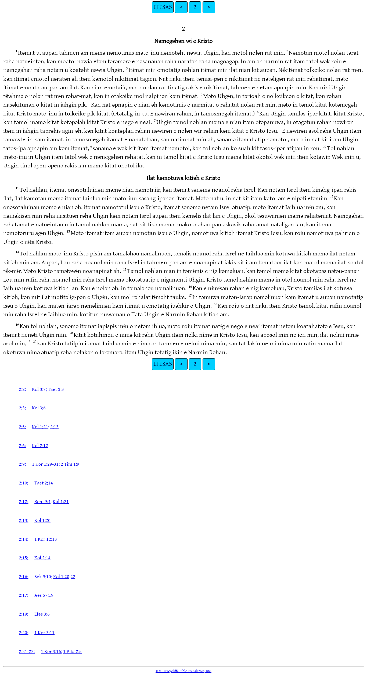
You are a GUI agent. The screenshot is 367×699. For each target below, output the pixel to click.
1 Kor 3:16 (51, 651)
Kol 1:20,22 (64, 577)
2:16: (23, 577)
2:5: (22, 427)
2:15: (23, 558)
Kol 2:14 (42, 558)
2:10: (23, 483)
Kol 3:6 (39, 408)
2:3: (22, 408)
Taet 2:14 (43, 483)
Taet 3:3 (56, 389)
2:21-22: (27, 651)
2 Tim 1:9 (70, 464)
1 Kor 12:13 (45, 539)
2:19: (23, 614)
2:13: (23, 520)
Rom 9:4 (42, 501)
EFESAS (162, 7)
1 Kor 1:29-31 (45, 464)
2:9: (22, 464)
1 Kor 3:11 (44, 633)
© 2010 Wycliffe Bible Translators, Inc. (183, 671)
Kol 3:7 (39, 389)
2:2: (22, 389)
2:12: (23, 501)
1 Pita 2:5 (72, 651)
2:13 (54, 427)
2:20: (23, 633)
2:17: (23, 595)
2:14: (23, 539)
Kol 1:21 (40, 427)
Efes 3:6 (42, 614)
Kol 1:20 (42, 520)
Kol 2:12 (40, 445)
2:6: (22, 445)
